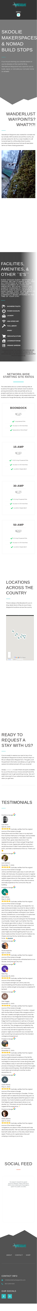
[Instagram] (10, 1296)
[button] (18, 15)
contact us (9, 769)
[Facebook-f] (4, 1296)
